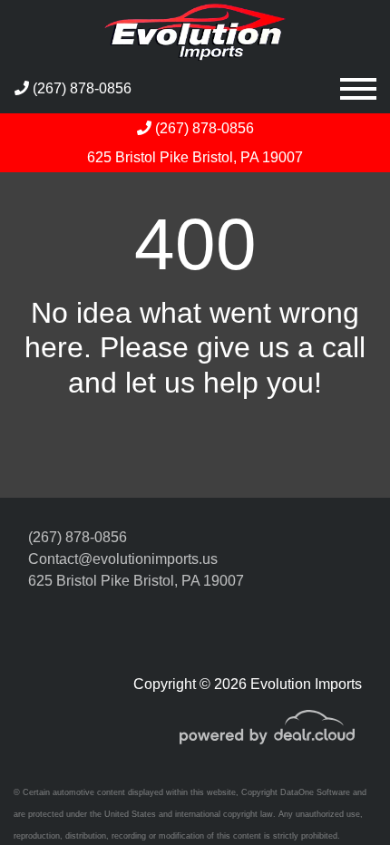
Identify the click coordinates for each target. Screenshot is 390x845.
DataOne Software (315, 792)
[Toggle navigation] (358, 88)
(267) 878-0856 (80, 88)
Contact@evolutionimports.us (123, 559)
